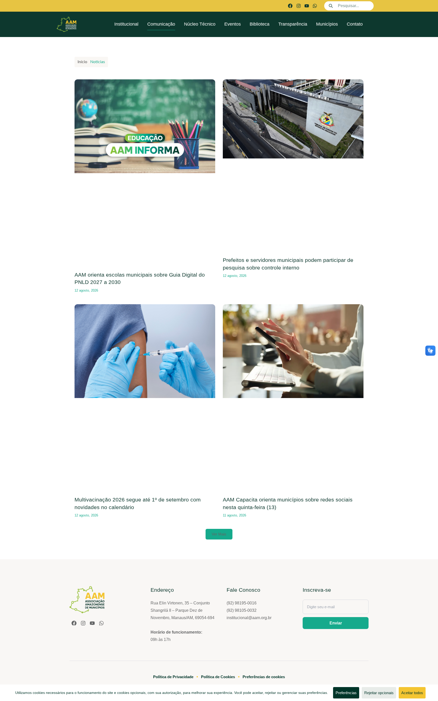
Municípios (327, 24)
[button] (219, 534)
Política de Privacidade (173, 677)
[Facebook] (290, 6)
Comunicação (161, 24)
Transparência (292, 24)
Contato (355, 24)
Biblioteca (259, 24)
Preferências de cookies (264, 677)
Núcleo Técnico (199, 24)
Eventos (232, 24)
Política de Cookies (218, 677)
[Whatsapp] (315, 6)
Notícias (97, 62)
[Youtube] (307, 6)
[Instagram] (298, 6)
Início (82, 62)
